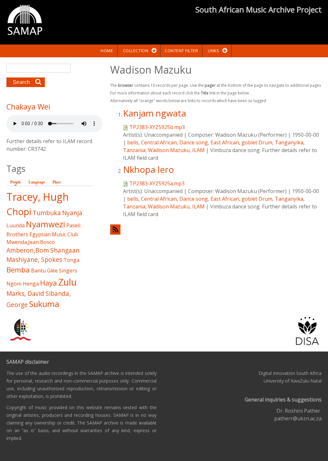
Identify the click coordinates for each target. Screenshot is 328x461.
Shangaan (64, 250)
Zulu (67, 282)
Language (37, 182)
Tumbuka (47, 212)
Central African (159, 142)
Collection (135, 50)
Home (107, 50)
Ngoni (13, 283)
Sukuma (44, 304)
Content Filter (181, 50)
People (17, 182)
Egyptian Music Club (53, 234)
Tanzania (134, 150)
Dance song (193, 142)
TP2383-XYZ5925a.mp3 (156, 183)
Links (213, 50)
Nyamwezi (45, 224)
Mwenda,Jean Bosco (30, 242)
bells (132, 142)
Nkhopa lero (148, 169)
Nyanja (72, 212)
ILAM (198, 150)
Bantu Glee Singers (54, 270)
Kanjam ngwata (154, 113)
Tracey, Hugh (37, 197)
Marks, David (25, 293)
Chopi (18, 211)
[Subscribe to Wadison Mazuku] (216, 229)
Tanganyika (289, 142)
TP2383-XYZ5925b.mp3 (157, 127)
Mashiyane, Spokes (34, 259)
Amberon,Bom (27, 250)
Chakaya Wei (28, 106)
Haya (48, 283)
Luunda (15, 225)
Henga (31, 283)
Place (57, 182)
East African (224, 142)
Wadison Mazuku (169, 150)
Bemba (18, 270)
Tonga (71, 259)
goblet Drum (257, 142)
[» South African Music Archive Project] (24, 20)
